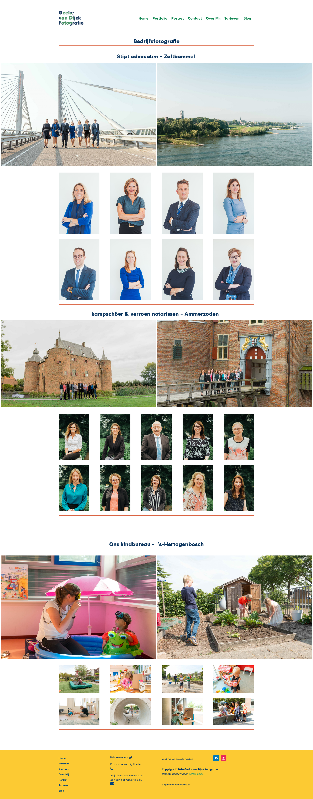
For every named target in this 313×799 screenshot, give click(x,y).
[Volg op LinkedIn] (216, 758)
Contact (195, 18)
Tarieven (231, 18)
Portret (177, 18)
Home (144, 18)
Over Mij (213, 18)
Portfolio (160, 18)
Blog (247, 18)
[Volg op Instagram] (223, 758)
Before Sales (196, 773)
